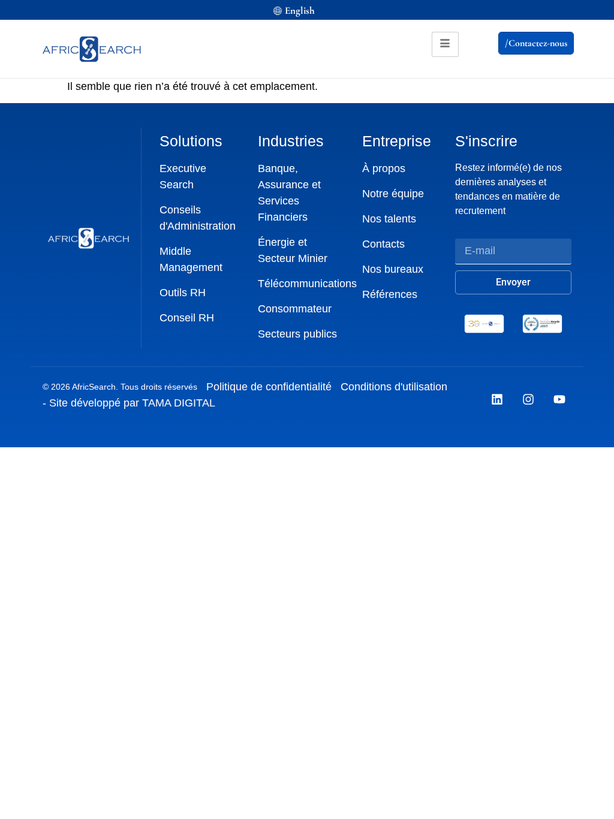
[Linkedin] (497, 399)
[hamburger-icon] (445, 44)
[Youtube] (559, 399)
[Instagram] (528, 399)
